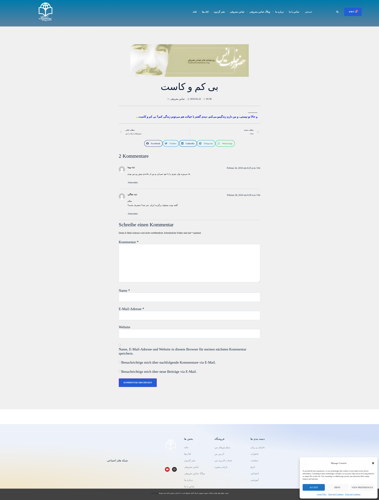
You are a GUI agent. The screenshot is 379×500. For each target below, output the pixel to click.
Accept (314, 487)
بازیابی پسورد (221, 467)
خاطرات (254, 454)
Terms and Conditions (336, 494)
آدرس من (219, 454)
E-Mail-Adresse (131, 309)
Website (124, 327)
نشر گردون (219, 12)
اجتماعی (254, 473)
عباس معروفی (237, 12)
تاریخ (252, 467)
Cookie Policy (322, 494)
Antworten (133, 182)
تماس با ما (294, 12)
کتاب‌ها (205, 12)
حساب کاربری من (223, 460)
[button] (373, 463)
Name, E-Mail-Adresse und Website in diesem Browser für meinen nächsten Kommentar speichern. (182, 351)
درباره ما (279, 12)
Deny (337, 487)
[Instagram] (174, 469)
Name (124, 290)
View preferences (362, 487)
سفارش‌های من (222, 447)
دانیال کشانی (155, 493)
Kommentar (129, 242)
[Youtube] (167, 469)
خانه (195, 12)
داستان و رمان (257, 447)
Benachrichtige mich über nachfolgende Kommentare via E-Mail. (168, 362)
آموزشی (254, 480)
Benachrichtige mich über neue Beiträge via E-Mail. (159, 372)
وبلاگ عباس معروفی (260, 12)
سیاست (254, 460)
